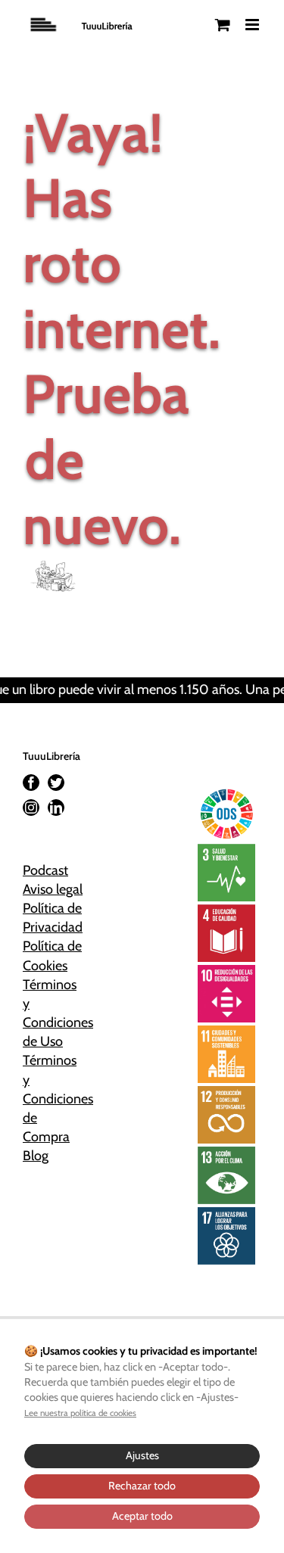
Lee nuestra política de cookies (80, 1413)
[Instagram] (31, 807)
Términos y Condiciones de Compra (54, 1098)
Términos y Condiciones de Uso (54, 1013)
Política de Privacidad (53, 917)
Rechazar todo (142, 1485)
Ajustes (142, 1455)
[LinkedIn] (56, 807)
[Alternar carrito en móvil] (222, 25)
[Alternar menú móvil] (253, 25)
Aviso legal (53, 889)
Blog (35, 1155)
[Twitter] (56, 782)
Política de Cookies (52, 955)
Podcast (45, 870)
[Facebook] (31, 782)
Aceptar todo (142, 1516)
